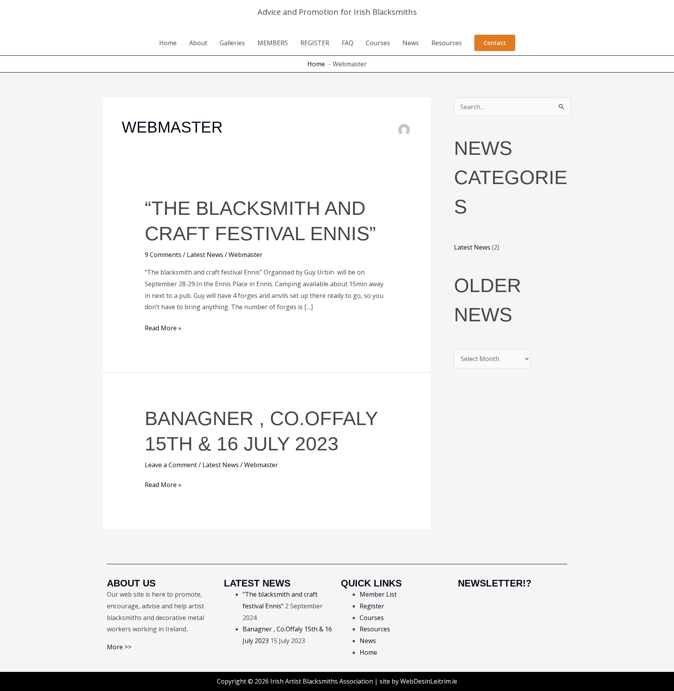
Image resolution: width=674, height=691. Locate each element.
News (411, 43)
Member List (378, 594)
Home (168, 43)
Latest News (205, 254)
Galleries (232, 43)
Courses (378, 43)
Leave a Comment (171, 465)
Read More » (163, 327)
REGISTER (314, 43)
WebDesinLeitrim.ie (428, 681)
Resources (446, 43)
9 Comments (163, 254)
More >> (119, 647)
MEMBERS (272, 43)
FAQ (347, 43)
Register (372, 606)
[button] (494, 43)
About (198, 43)
